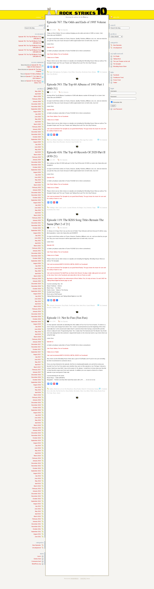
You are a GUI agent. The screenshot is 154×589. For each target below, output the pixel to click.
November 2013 (36, 465)
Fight (50, 72)
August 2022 (37, 202)
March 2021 (37, 245)
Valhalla (54, 307)
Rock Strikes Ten (77, 5)
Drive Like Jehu (51, 391)
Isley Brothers (54, 74)
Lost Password (117, 109)
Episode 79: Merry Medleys (33, 74)
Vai (80, 142)
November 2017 (36, 347)
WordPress (74, 578)
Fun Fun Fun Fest (60, 391)
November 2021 (36, 225)
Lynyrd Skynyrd (91, 305)
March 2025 (37, 124)
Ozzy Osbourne (88, 207)
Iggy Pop (85, 140)
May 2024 (38, 149)
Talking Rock (117, 59)
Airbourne (52, 305)
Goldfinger (52, 207)
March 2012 (37, 516)
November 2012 (36, 496)
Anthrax (51, 389)
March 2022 (37, 215)
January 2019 (37, 311)
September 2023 (36, 169)
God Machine (67, 140)
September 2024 (36, 139)
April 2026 (38, 94)
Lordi (60, 207)
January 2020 (37, 281)
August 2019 (37, 293)
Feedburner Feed (118, 77)
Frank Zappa (72, 305)
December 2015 (36, 402)
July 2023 (38, 175)
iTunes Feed (117, 80)
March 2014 (37, 455)
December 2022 (36, 192)
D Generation (90, 389)
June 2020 (38, 268)
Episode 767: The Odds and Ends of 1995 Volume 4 (76, 24)
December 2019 (36, 283)
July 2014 (38, 445)
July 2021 (38, 235)
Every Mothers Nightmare (56, 140)
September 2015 (36, 410)
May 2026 (38, 91)
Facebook (116, 75)
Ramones (49, 307)
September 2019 (36, 291)
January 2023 (37, 190)
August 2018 (37, 324)
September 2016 (36, 382)
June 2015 (38, 417)
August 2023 (37, 172)
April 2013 (38, 483)
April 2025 (38, 121)
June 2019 (38, 298)
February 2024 (36, 157)
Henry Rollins (69, 391)
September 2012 (36, 501)
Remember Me (117, 102)
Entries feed (37, 558)
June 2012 (38, 508)
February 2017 (36, 369)
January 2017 (37, 372)
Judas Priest (83, 305)
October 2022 (37, 197)
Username (113, 91)
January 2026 (37, 101)
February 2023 (36, 187)
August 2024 (37, 142)
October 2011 (37, 529)
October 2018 (37, 319)
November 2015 (36, 405)
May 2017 (38, 362)
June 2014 (38, 448)
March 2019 (37, 306)
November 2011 (36, 526)
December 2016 (36, 374)
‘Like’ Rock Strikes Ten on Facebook (57, 54)
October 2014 (37, 438)
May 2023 (38, 180)
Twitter (115, 82)
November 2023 (36, 164)
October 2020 (37, 258)
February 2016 (36, 397)
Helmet (94, 72)
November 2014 (36, 435)
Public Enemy (93, 391)
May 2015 (38, 420)
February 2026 (36, 99)
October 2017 (37, 349)
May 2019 (38, 301)
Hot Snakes (77, 391)
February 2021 (36, 248)
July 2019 (38, 296)
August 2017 (37, 354)
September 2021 (36, 230)
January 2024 (37, 159)
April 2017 (38, 364)
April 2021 (38, 243)
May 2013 (38, 481)
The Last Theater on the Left (121, 61)
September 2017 (36, 352)
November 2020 (36, 255)
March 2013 (37, 486)
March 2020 (37, 276)
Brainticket (58, 305)
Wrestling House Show (119, 66)
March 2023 (37, 185)
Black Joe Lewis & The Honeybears (63, 389)
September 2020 (36, 261)
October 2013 (37, 468)
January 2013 (37, 491)
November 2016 (36, 377)
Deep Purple (65, 305)
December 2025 (36, 104)
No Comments (103, 72)
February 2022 (36, 218)
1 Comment (104, 389)
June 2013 (38, 478)
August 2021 (37, 233)
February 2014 (36, 458)
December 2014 (36, 433)
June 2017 (38, 359)
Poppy (93, 207)
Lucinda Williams (71, 207)
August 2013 (37, 473)
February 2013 (36, 488)
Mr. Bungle (80, 207)
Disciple (83, 578)
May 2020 (38, 271)
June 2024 (38, 147)
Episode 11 (50, 341)
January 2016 (37, 400)
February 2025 (36, 126)
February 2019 (36, 309)
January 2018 (37, 342)
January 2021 (37, 250)
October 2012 (37, 498)
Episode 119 (50, 245)
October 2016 (37, 379)
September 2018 (36, 321)
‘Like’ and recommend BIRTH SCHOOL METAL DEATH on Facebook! (67, 264)
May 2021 (38, 240)
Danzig (96, 389)
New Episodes (36, 545)
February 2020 (36, 278)
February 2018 (36, 339)
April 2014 (38, 453)
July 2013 (38, 476)
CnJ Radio (116, 56)
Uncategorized (36, 547)
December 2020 (36, 253)
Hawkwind (85, 72)
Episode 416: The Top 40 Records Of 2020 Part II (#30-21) (76, 154)
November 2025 (36, 106)
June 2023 (38, 177)
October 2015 (37, 407)
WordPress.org (36, 564)
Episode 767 (50, 47)
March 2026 (37, 96)
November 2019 (36, 286)
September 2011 (36, 531)
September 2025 (36, 109)
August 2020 (37, 263)
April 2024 (38, 152)
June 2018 (38, 329)
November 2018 (36, 316)
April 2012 (38, 514)
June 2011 (38, 536)
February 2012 (36, 519)
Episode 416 (50, 177)
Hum (48, 74)
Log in (39, 556)
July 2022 (38, 205)
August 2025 (37, 111)
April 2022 (38, 212)
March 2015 (37, 425)
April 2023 (38, 182)
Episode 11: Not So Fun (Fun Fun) (67, 318)
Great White (71, 72)
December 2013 (36, 463)
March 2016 (37, 395)
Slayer (54, 393)
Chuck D (83, 389)
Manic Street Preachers (59, 142)
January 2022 (37, 220)
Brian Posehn (77, 389)
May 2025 (38, 119)
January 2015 (37, 430)
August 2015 (37, 412)
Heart (89, 72)
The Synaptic (117, 64)
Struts (57, 209)
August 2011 (37, 534)
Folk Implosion (56, 72)
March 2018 (37, 336)
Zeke (58, 307)
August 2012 (37, 503)
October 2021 (37, 228)
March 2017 (37, 367)
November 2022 (36, 195)
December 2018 (36, 314)
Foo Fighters (64, 72)
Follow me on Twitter (53, 57)
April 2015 (38, 422)
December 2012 (36, 493)
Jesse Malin (87, 391)
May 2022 (38, 210)
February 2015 (36, 428)
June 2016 (38, 387)
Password (113, 96)
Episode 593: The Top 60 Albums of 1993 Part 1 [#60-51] (75, 86)
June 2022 (38, 207)
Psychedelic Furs (51, 209)
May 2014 (38, 450)
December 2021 (36, 223)
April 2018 (38, 334)
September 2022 (36, 200)
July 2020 (38, 266)
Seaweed (68, 142)
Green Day (78, 72)
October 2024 (37, 137)
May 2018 (38, 331)
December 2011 (36, 524)
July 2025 (38, 114)
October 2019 (37, 288)
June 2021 (38, 238)
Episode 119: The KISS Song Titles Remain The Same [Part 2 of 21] (75, 222)
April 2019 (38, 304)
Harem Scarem (75, 140)
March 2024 (37, 154)
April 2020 (38, 273)
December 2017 (36, 344)
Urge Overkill (75, 142)
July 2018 (38, 326)
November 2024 (36, 134)
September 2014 (36, 440)
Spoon (58, 393)
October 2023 (37, 167)
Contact (38, 17)
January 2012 (37, 521)
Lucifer (64, 207)
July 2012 (38, 506)
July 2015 (38, 415)
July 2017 (38, 357)
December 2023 (36, 162)
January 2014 (37, 460)
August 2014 (37, 443)
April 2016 (38, 392)
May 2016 (38, 390)
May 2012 (38, 511)
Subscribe (116, 17)
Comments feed (36, 561)
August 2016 (37, 385)
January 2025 (37, 129)
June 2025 (38, 116)
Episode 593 (50, 109)
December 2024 (36, 132)
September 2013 (36, 471)
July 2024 (38, 144)
